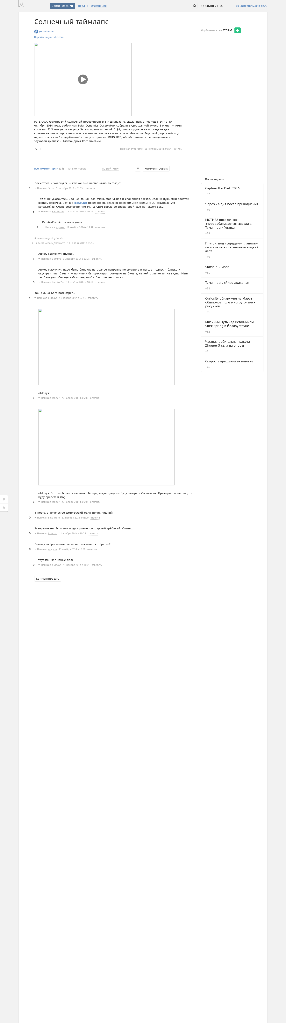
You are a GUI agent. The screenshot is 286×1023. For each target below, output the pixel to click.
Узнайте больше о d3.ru (252, 6)
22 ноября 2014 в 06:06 (74, 397)
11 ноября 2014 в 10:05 (76, 258)
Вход (81, 6)
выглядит (80, 203)
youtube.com (46, 31)
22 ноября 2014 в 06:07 (74, 501)
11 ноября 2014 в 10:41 (79, 282)
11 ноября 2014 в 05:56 (80, 243)
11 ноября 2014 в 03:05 (69, 188)
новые (77, 168)
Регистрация (98, 6)
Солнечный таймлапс (71, 21)
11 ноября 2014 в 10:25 (72, 533)
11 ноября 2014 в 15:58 (72, 549)
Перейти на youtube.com (48, 37)
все (49, 168)
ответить (90, 188)
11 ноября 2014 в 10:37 (79, 211)
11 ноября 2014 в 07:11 (72, 297)
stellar (227, 30)
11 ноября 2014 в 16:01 (76, 564)
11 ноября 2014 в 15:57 (80, 227)
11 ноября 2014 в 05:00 (75, 517)
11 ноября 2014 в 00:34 (158, 148)
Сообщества (212, 6)
